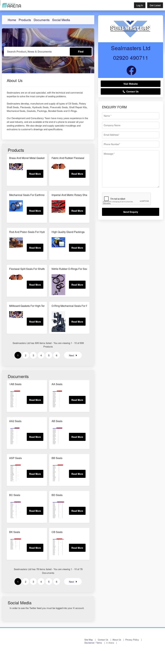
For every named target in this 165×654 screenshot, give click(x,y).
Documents (42, 20)
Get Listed (155, 5)
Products (25, 20)
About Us (116, 639)
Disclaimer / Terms (93, 642)
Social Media (61, 20)
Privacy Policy (132, 639)
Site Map (88, 639)
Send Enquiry (130, 211)
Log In (139, 5)
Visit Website (130, 83)
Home (12, 20)
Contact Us (132, 91)
